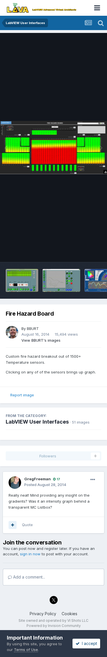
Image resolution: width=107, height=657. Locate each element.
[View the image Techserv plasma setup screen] (22, 280)
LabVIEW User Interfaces (37, 422)
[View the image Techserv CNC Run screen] (61, 280)
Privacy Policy (43, 613)
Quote (27, 524)
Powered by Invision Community (54, 625)
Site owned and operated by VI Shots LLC (53, 620)
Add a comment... (28, 577)
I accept (88, 643)
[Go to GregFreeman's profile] (15, 482)
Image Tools (83, 251)
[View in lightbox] (53, 147)
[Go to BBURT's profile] (12, 332)
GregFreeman (37, 479)
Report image (22, 395)
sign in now (30, 554)
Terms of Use (26, 649)
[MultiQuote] (13, 525)
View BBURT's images (40, 340)
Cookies (69, 613)
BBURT (33, 328)
